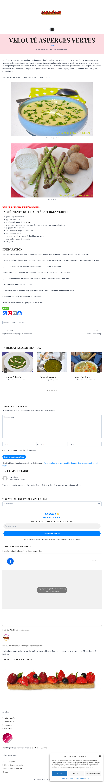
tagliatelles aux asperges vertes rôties (17, 332)
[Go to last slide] (5, 370)
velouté (21, 322)
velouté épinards (13, 377)
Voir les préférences (93, 773)
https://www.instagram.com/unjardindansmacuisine (22, 646)
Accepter (59, 773)
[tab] (47, 390)
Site (72, 444)
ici (49, 77)
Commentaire (9, 417)
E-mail (40, 444)
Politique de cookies (67, 778)
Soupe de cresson (48, 377)
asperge (6, 322)
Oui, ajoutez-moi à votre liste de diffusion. (20, 450)
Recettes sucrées (9, 718)
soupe (14, 322)
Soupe (52, 45)
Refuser (76, 773)
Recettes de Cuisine (39, 748)
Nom (5, 444)
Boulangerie (7, 725)
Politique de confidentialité (81, 778)
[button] (100, 756)
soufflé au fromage (94, 332)
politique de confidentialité (56, 539)
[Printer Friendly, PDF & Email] (5, 308)
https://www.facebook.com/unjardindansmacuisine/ (22, 551)
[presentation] (17, 362)
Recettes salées (8, 721)
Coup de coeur (8, 728)
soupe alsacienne (82, 377)
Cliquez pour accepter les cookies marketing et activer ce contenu (52, 590)
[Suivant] (98, 370)
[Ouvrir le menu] (52, 29)
